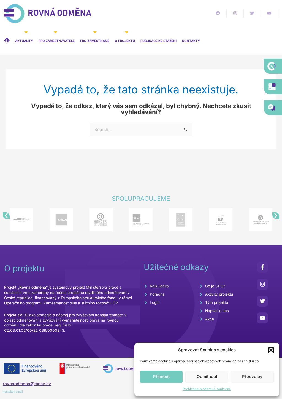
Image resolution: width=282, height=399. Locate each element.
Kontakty (191, 41)
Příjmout (161, 376)
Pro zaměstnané (94, 41)
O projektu (125, 41)
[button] (271, 350)
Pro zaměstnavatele (57, 41)
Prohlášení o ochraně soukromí (207, 389)
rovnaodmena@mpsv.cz (27, 383)
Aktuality (24, 41)
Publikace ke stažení (158, 41)
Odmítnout (207, 376)
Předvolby (252, 376)
